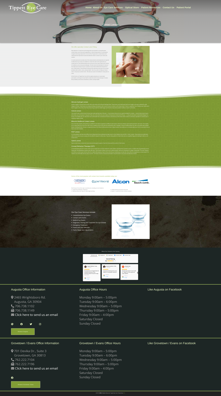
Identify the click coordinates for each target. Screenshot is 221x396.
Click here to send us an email (36, 315)
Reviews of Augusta (23, 331)
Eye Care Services (113, 7)
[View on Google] (85, 267)
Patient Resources (150, 7)
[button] (83, 273)
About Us (98, 7)
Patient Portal (184, 7)
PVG (124, 393)
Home (89, 7)
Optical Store (132, 7)
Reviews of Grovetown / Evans (25, 384)
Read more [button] (86, 274)
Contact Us (168, 7)
